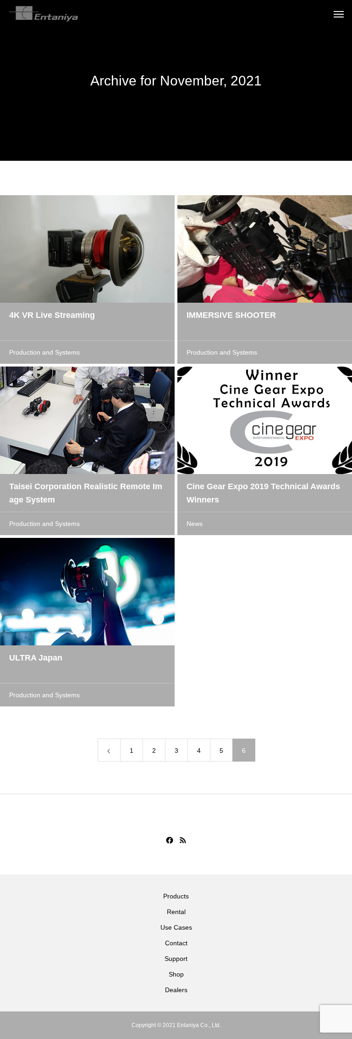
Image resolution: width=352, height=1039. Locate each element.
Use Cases (176, 927)
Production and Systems (44, 352)
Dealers (176, 990)
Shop (176, 974)
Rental (176, 912)
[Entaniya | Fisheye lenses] (43, 14)
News (195, 523)
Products (176, 896)
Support (176, 958)
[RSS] (183, 840)
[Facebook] (169, 840)
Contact (176, 943)
